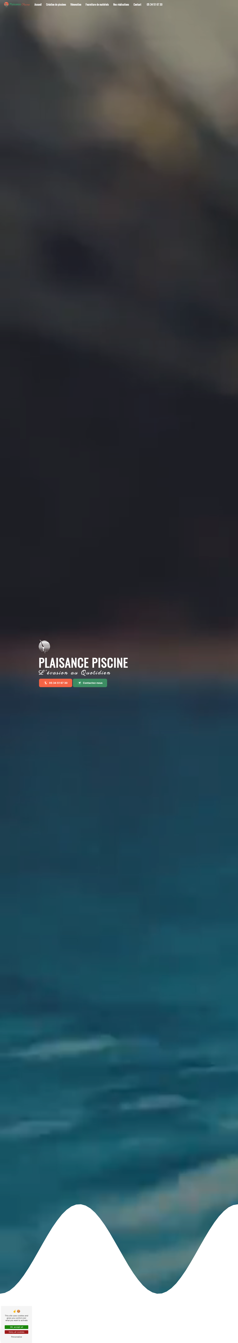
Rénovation (76, 4)
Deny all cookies (16, 1332)
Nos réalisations (121, 4)
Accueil (38, 4)
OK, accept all (16, 1327)
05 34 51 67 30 (154, 4)
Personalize (16, 1337)
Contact (137, 4)
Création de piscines (56, 4)
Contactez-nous (93, 682)
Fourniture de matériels (97, 4)
